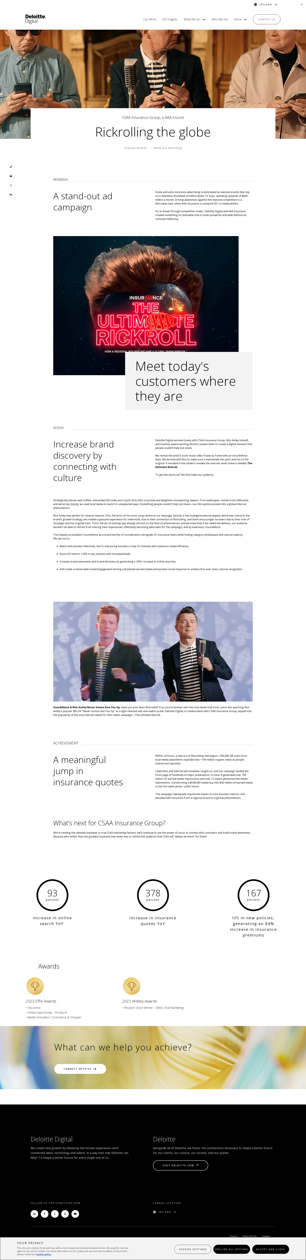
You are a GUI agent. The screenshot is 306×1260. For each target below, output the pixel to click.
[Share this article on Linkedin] (11, 194)
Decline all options (231, 1249)
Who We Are (220, 19)
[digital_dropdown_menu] (202, 19)
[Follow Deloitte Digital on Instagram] (65, 1214)
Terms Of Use (249, 1236)
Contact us (267, 19)
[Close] (301, 4)
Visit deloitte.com (178, 1165)
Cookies (266, 1236)
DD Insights (169, 19)
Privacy (233, 1236)
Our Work (149, 19)
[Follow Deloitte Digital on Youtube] (75, 1214)
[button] (11, 167)
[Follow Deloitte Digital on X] (55, 1214)
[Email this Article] (11, 176)
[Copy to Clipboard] (11, 167)
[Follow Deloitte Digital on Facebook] (44, 1214)
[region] (153, 1248)
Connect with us (77, 1068)
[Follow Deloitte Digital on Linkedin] (34, 1214)
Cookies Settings (193, 1249)
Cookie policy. (44, 1254)
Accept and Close (270, 1249)
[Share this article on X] (11, 185)
